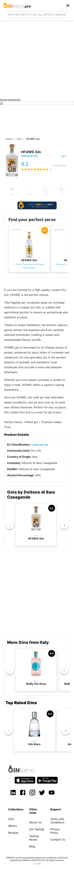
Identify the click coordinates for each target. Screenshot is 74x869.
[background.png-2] (37, 104)
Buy (61, 194)
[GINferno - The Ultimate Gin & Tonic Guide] (17, 5)
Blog (32, 846)
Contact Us (57, 839)
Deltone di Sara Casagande (39, 463)
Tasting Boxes (34, 837)
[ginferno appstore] (25, 780)
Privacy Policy (55, 830)
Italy (35, 456)
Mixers (12, 825)
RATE (45, 194)
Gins (19, 139)
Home (9, 139)
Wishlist (12, 194)
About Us (35, 822)
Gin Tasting (36, 829)
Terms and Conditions (57, 820)
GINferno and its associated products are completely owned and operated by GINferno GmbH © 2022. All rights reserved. (37, 858)
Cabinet (29, 194)
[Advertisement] (37, 59)
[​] (37, 14)
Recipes (13, 832)
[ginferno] (26, 771)
